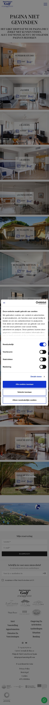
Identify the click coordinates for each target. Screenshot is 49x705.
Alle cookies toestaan (24, 384)
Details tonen (36, 377)
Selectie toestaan (24, 392)
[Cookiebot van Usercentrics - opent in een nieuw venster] (35, 302)
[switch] (42, 352)
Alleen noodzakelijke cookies (24, 400)
